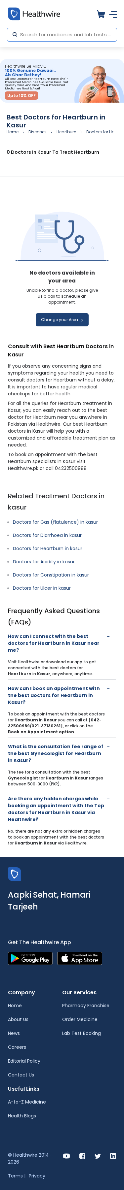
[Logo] (14, 873)
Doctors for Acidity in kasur (44, 561)
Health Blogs (22, 1115)
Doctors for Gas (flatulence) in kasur (55, 522)
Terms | (16, 1176)
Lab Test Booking (81, 1033)
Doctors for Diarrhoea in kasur (47, 535)
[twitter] (98, 1155)
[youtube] (66, 1155)
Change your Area (60, 319)
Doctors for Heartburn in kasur (47, 548)
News (14, 1033)
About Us (18, 1019)
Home (13, 132)
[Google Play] (30, 957)
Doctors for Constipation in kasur (51, 575)
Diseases (37, 132)
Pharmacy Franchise (85, 1005)
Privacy (37, 1176)
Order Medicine (80, 1019)
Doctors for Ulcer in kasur (42, 588)
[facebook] (82, 1155)
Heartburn (66, 132)
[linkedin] (113, 1155)
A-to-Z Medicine (27, 1102)
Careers (17, 1047)
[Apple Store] (79, 957)
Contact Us (21, 1075)
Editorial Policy (24, 1061)
